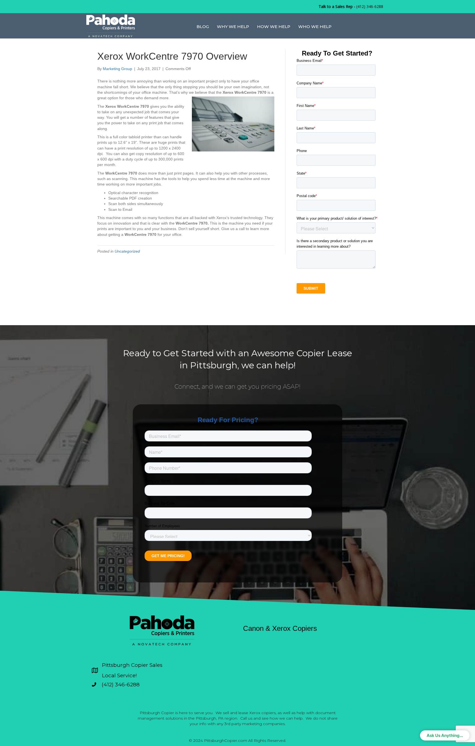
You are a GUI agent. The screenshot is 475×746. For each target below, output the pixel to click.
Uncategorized (127, 251)
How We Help (273, 26)
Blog (203, 26)
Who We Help (315, 26)
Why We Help (233, 26)
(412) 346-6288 (369, 6)
